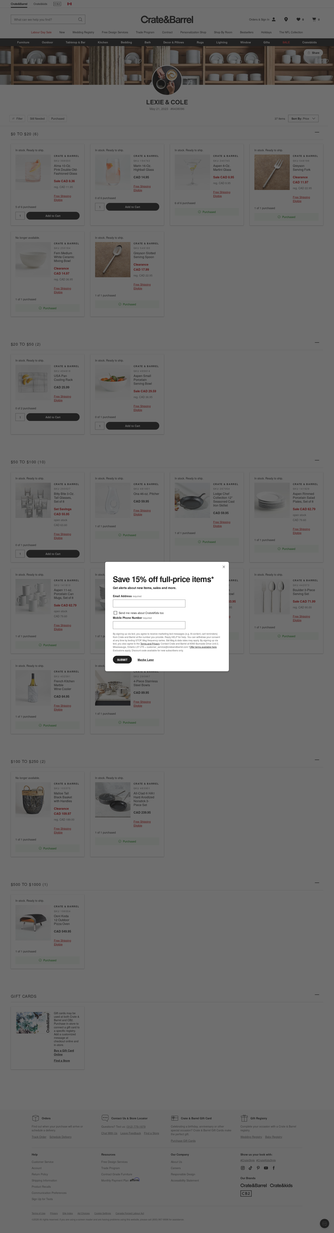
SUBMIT (122, 659)
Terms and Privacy (149, 643)
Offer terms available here (203, 646)
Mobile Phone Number (132, 618)
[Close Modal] (224, 567)
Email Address (127, 596)
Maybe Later (146, 659)
